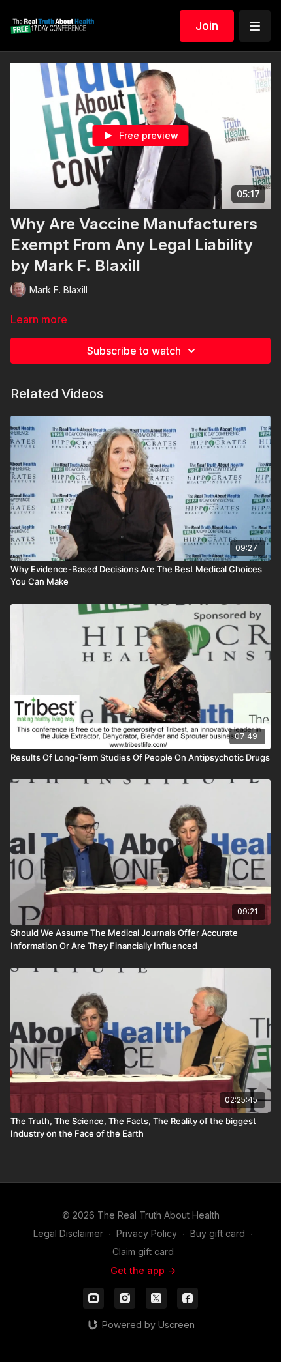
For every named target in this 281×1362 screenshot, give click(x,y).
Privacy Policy (146, 1233)
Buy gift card (217, 1233)
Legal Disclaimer (68, 1233)
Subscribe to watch (134, 350)
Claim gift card (143, 1251)
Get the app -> (143, 1270)
